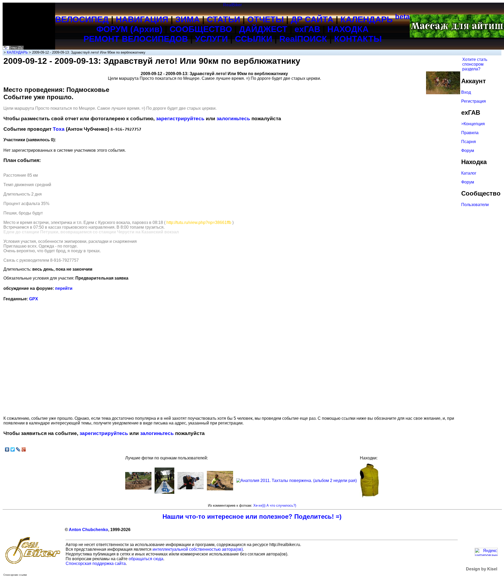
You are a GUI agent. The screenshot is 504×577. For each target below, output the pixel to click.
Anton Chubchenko (88, 529)
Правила (470, 132)
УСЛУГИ (211, 39)
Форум (467, 150)
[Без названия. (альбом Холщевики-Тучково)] (220, 489)
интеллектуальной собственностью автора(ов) (198, 549)
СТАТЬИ (223, 19)
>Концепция (473, 124)
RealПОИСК (303, 39)
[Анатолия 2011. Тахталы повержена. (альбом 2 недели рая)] (296, 480)
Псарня (468, 141)
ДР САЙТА (312, 19)
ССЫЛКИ (253, 39)
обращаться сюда (146, 559)
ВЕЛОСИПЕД (82, 19)
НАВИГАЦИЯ (142, 19)
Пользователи (475, 204)
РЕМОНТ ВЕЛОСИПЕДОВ (135, 39)
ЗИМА (187, 19)
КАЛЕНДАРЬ (375, 19)
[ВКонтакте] (7, 449)
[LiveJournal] (18, 449)
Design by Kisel (481, 569)
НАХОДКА (348, 29)
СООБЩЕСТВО (201, 29)
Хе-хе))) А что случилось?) (274, 505)
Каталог (468, 173)
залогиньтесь (233, 118)
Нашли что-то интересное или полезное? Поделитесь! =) (252, 516)
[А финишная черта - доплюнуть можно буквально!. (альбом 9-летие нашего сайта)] (164, 492)
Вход (466, 92)
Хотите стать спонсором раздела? (474, 64)
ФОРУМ (112, 29)
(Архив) (146, 29)
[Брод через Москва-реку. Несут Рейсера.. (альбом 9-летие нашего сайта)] (190, 488)
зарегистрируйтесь (180, 118)
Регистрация (473, 101)
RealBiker (232, 5)
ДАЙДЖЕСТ (263, 29)
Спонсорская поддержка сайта (96, 563)
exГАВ (307, 29)
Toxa (59, 129)
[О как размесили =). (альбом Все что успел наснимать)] (138, 488)
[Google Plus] (24, 449)
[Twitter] (12, 449)
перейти (63, 288)
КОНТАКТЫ (358, 39)
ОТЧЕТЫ (265, 19)
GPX (33, 299)
